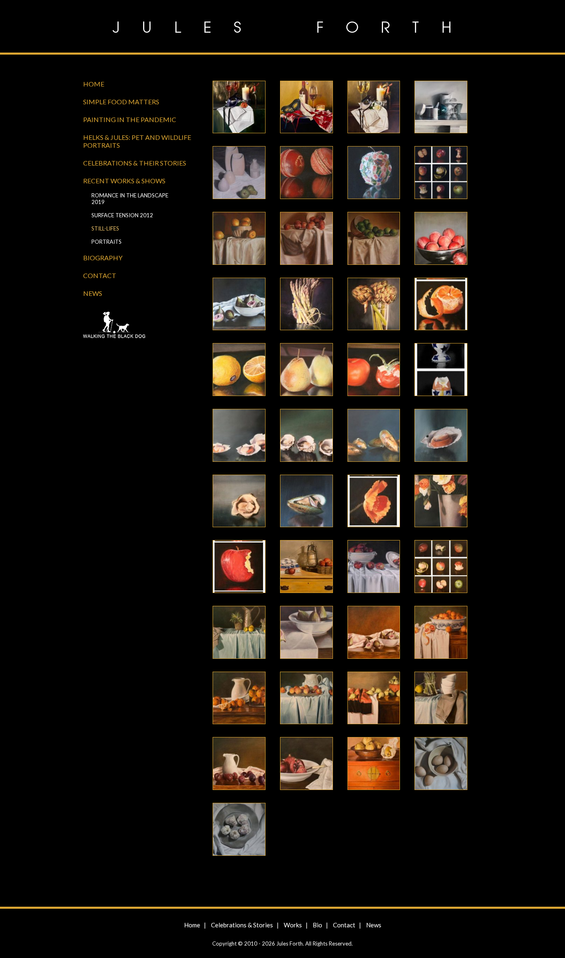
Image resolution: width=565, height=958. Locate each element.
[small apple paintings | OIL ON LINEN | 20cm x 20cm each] (448, 567)
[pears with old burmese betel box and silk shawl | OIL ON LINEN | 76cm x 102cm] (381, 699)
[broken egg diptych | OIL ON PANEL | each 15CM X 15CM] (448, 371)
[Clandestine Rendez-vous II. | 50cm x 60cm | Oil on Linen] (313, 108)
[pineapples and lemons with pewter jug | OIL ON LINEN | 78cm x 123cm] (246, 633)
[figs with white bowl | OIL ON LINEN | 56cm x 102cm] (381, 633)
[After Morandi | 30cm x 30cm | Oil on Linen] (448, 108)
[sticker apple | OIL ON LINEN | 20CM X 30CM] (381, 174)
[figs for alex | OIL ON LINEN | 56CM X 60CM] (246, 305)
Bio (317, 925)
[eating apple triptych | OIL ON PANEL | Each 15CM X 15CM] (246, 567)
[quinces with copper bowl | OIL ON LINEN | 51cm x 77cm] (381, 764)
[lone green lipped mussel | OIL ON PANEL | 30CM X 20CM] (313, 502)
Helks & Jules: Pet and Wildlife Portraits (137, 141)
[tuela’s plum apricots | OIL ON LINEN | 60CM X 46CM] (313, 239)
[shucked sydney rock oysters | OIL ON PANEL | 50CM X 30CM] (313, 436)
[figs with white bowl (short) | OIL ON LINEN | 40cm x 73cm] (313, 633)
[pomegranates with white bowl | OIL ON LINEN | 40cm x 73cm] (313, 764)
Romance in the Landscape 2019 (129, 198)
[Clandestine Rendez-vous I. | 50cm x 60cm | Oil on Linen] (246, 108)
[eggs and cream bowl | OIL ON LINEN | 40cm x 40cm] (448, 764)
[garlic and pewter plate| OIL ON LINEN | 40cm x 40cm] (246, 830)
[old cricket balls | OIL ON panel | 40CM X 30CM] (448, 239)
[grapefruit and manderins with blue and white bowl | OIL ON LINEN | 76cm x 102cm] (448, 633)
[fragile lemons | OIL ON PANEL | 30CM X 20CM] (246, 371)
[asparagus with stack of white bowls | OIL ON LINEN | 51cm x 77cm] (448, 699)
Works (293, 925)
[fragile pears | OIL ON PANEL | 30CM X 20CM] (313, 371)
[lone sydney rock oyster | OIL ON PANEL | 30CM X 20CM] (246, 502)
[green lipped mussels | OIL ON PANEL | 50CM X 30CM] (381, 436)
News (92, 293)
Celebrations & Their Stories (134, 163)
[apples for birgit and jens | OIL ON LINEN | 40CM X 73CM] (448, 174)
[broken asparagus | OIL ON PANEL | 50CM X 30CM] (313, 305)
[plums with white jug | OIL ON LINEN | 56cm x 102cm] (246, 764)
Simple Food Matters (121, 102)
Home (93, 84)
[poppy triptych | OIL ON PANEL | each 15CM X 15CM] (381, 502)
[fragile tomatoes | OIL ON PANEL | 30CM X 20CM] (381, 371)
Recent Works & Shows (124, 181)
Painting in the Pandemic (129, 119)
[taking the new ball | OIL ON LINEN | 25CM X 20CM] (313, 174)
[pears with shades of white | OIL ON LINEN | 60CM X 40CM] (246, 174)
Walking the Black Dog (141, 326)
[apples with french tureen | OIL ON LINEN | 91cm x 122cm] (381, 567)
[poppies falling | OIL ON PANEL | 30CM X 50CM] (448, 502)
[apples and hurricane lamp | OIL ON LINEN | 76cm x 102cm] (313, 567)
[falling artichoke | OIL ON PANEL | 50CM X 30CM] (381, 305)
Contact (99, 275)
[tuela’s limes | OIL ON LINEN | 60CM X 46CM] (381, 239)
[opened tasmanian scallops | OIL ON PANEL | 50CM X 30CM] (246, 436)
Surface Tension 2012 (122, 215)
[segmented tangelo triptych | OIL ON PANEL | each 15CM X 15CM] (448, 305)
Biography (102, 258)
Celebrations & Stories (242, 925)
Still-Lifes (105, 228)
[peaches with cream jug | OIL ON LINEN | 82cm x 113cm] (313, 699)
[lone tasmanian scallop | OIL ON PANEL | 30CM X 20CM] (448, 436)
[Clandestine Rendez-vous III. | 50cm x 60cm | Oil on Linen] (381, 108)
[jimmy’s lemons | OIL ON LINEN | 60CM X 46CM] (246, 239)
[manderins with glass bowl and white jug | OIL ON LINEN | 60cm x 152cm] (246, 699)
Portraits (106, 241)
